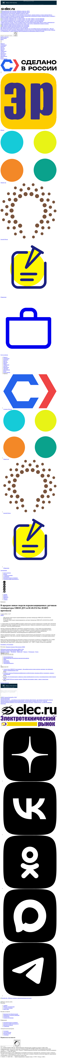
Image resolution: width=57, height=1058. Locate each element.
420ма (4, 659)
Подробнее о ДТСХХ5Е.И (7, 644)
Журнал (5, 574)
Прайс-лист (20, 651)
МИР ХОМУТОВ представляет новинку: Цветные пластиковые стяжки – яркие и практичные (25, 679)
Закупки (5, 366)
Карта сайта (6, 1009)
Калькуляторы (6, 372)
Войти (2, 39)
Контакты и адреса (5, 651)
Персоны (5, 362)
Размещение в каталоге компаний (11, 1015)
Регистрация (4, 38)
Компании (5, 359)
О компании (6, 576)
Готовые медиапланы (8, 1017)
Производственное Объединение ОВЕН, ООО (12, 650)
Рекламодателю (7, 1033)
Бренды (5, 361)
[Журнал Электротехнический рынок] (28, 726)
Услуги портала (7, 572)
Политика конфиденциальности (11, 579)
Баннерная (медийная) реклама (10, 1014)
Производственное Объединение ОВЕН (15, 647)
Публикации (6, 358)
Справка (5, 1005)
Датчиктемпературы (8, 657)
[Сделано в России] (28, 71)
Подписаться (17, 1040)
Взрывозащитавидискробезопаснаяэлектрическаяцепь (16, 658)
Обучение (5, 368)
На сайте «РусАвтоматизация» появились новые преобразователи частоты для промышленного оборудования (29, 676)
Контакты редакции (8, 1025)
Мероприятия (6, 369)
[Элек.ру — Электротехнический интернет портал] (8, 9)
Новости (5, 357)
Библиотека (6, 367)
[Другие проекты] (1, 72)
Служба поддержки (8, 575)
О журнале (5, 1031)
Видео (4, 371)
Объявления (6, 364)
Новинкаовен (6, 662)
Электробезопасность (8, 663)
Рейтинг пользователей (8, 1006)
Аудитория (5, 1034)
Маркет (5, 363)
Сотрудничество (7, 1032)
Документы (13, 651)
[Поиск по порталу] (1, 41)
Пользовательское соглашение (10, 577)
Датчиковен (6, 660)
